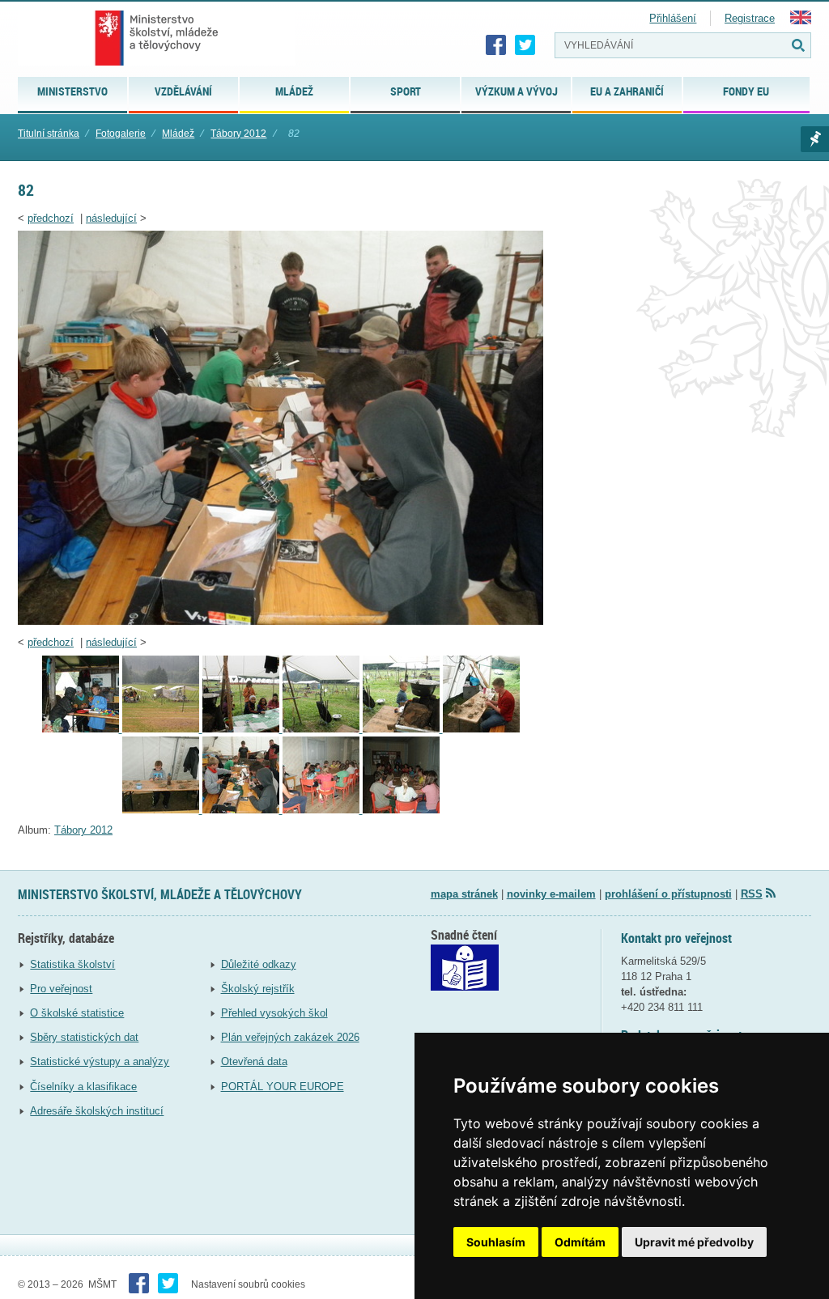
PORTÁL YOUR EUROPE (282, 1086)
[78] (323, 729)
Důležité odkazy (258, 964)
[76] (162, 729)
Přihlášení (672, 18)
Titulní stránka (48, 133)
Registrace (750, 18)
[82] (280, 621)
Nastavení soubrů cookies (248, 1284)
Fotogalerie (121, 133)
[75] (82, 729)
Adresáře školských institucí (97, 1111)
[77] (242, 729)
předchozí (51, 218)
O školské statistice (77, 1013)
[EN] (800, 21)
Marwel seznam (815, 139)
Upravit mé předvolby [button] (694, 1242)
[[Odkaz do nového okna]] (465, 987)
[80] (481, 729)
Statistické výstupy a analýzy (99, 1061)
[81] (162, 810)
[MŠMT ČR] (156, 38)
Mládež (178, 133)
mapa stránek (464, 894)
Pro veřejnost (61, 989)
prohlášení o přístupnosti (668, 894)
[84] (401, 810)
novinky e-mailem (551, 894)
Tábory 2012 (238, 133)
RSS (752, 894)
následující (111, 218)
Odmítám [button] (580, 1242)
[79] (403, 729)
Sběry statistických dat (84, 1037)
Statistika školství (72, 964)
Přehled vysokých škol (274, 1013)
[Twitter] (525, 45)
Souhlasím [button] (495, 1242)
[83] (323, 810)
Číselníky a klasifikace (83, 1086)
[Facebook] (496, 45)
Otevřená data (254, 1061)
